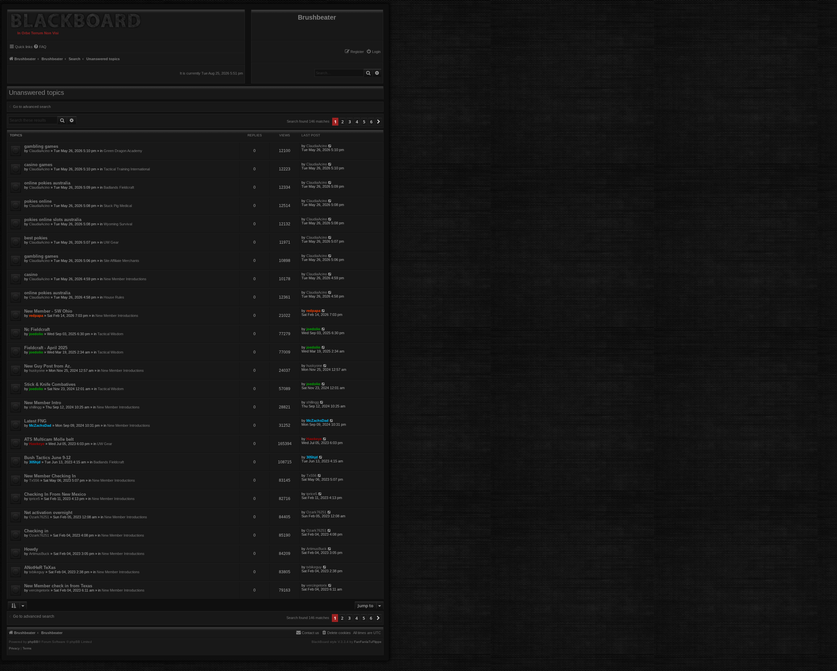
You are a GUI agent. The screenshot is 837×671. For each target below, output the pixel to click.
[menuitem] (373, 52)
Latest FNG (35, 421)
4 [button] (357, 122)
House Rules (114, 297)
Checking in (36, 530)
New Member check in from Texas (58, 585)
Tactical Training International (127, 169)
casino (31, 274)
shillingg (35, 407)
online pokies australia (47, 183)
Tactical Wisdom (110, 334)
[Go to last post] (330, 146)
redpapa (36, 316)
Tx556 (34, 480)
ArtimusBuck (39, 554)
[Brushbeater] (74, 19)
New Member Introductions (125, 279)
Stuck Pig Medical (118, 206)
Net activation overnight (48, 512)
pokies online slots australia (52, 219)
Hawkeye (36, 444)
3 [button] (350, 122)
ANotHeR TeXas (40, 567)
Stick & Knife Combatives (50, 384)
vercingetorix (39, 590)
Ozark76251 (39, 517)
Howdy (31, 549)
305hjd (35, 462)
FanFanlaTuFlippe (368, 642)
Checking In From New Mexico (55, 494)
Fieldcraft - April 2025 (45, 347)
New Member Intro (42, 402)
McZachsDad (40, 425)
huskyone (37, 370)
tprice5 (34, 499)
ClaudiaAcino (39, 151)
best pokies (35, 237)
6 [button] (371, 122)
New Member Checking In (50, 475)
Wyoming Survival (118, 224)
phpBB (33, 642)
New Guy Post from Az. (47, 366)
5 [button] (364, 122)
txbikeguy (36, 572)
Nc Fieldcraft (37, 329)
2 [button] (342, 122)
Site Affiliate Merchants (121, 261)
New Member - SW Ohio (48, 311)
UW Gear (111, 242)
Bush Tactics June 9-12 (47, 457)
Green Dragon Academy (123, 151)
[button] (378, 122)
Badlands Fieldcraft (119, 187)
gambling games (41, 146)
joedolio (36, 334)
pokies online (38, 201)
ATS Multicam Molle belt (49, 439)
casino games (38, 164)
